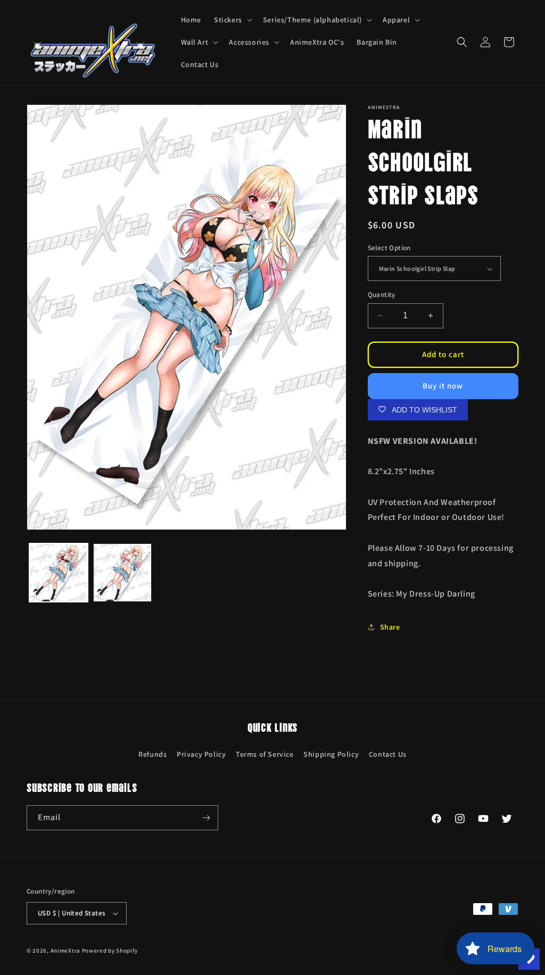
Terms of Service (265, 754)
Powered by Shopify (110, 950)
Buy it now (443, 386)
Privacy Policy (201, 754)
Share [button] (390, 627)
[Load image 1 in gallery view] (58, 572)
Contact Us (388, 754)
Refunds (152, 754)
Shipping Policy (331, 754)
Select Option (389, 247)
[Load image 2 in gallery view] (122, 572)
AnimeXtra (65, 950)
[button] (232, 20)
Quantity (381, 294)
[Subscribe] (206, 817)
